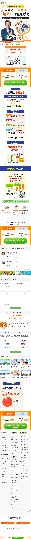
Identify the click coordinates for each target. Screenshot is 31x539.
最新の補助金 (24, 2)
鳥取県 (24, 450)
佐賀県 (26, 455)
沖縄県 (27, 458)
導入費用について (19, 2)
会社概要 (14, 528)
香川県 (24, 454)
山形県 (27, 436)
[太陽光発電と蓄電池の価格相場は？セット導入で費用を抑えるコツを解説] (15, 364)
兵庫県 (23, 449)
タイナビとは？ (10, 2)
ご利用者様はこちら (23, 523)
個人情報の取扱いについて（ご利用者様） (17, 530)
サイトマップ (22, 528)
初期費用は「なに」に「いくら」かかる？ (14, 461)
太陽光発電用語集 (4, 450)
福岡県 (24, 455)
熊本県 (24, 457)
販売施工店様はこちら (7, 523)
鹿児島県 (24, 458)
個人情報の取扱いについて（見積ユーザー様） (26, 530)
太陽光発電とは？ (4, 437)
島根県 (26, 450)
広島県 (24, 452)
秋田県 (24, 436)
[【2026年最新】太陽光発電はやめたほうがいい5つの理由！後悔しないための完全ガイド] (15, 375)
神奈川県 (24, 441)
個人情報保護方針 (2, 530)
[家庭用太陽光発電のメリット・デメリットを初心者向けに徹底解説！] (26, 375)
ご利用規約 (17, 528)
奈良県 (25, 449)
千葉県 (27, 439)
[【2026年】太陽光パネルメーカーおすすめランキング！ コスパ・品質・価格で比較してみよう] (5, 375)
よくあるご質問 (4, 452)
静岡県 (23, 446)
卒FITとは (3, 481)
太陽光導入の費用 (4, 445)
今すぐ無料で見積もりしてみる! (17, 537)
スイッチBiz (23, 468)
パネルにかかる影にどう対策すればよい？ (14, 492)
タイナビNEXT (23, 465)
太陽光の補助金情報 (5, 456)
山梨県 (23, 444)
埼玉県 (24, 439)
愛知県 (25, 446)
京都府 (25, 447)
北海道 (22, 434)
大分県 (26, 457)
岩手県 (27, 434)
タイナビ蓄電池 (23, 463)
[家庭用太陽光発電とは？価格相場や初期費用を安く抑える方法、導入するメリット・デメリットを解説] (5, 364)
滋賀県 (23, 447)
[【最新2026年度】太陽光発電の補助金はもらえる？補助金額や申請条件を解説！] (26, 364)
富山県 (23, 442)
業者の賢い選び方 (4, 468)
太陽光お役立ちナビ (28, 2)
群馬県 (22, 439)
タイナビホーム (9, 528)
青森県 (24, 434)
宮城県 (22, 436)
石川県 (25, 442)
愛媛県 (26, 454)
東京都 (22, 441)
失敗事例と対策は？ (5, 469)
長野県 (25, 444)
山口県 (26, 452)
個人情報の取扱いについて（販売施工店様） (8, 530)
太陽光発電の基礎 (14, 2)
